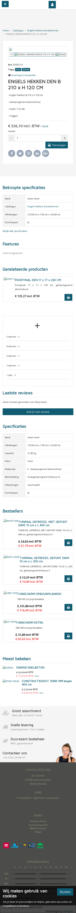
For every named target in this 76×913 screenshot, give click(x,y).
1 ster (11, 375)
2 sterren (12, 365)
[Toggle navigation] (5, 4)
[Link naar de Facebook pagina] (11, 153)
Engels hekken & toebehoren (43, 30)
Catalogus (18, 30)
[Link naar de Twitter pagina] (20, 153)
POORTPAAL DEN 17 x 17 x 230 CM (38, 279)
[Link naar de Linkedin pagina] (37, 153)
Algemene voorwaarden (46, 797)
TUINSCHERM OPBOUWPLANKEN (39, 593)
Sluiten (65, 892)
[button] (13, 49)
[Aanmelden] (52, 4)
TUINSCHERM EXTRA (29, 622)
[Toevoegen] (68, 297)
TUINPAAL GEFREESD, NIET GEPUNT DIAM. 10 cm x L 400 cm (42, 523)
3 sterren (12, 355)
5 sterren (12, 336)
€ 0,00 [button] (67, 3)
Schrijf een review (38, 411)
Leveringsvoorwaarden (23, 75)
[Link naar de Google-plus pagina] (45, 153)
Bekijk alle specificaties (15, 231)
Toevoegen (58, 145)
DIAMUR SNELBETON (30, 667)
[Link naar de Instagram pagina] (28, 153)
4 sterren (12, 346)
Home (6, 30)
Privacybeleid (24, 797)
